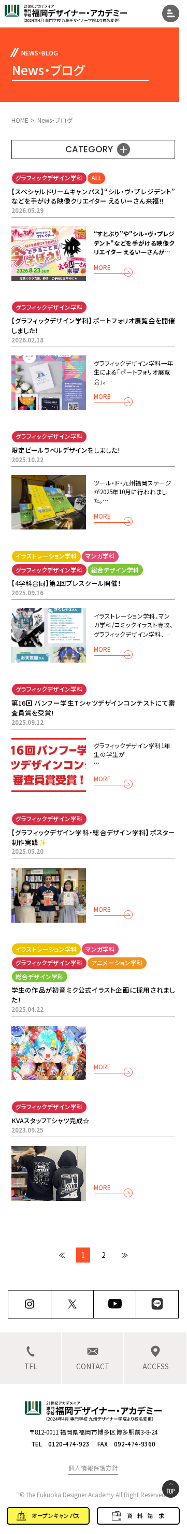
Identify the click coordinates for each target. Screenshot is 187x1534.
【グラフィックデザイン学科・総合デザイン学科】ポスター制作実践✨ (93, 837)
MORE (102, 268)
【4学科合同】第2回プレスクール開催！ (66, 583)
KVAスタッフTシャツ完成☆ (50, 1120)
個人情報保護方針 (93, 1468)
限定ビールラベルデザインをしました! (65, 450)
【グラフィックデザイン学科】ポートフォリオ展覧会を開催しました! (93, 325)
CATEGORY (89, 149)
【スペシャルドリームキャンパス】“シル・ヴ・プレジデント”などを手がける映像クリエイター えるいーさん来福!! (93, 196)
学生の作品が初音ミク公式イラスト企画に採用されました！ (93, 995)
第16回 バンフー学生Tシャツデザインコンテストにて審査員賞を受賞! (93, 708)
